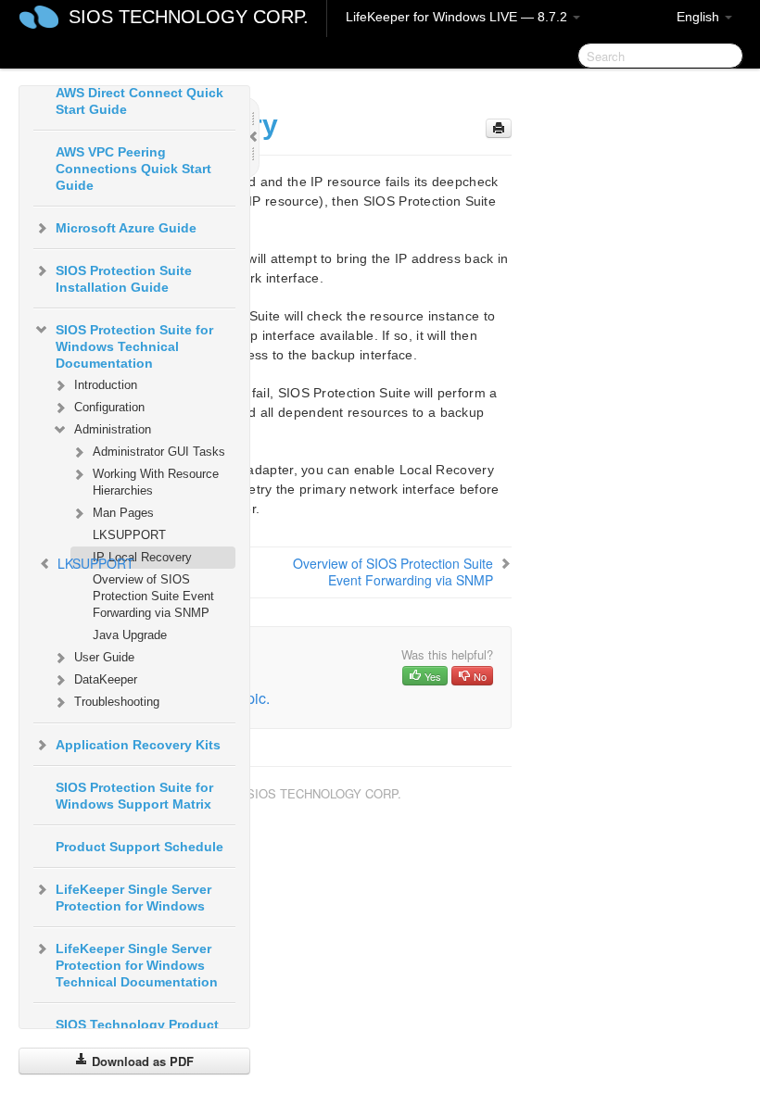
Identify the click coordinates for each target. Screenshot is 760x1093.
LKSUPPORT (129, 535)
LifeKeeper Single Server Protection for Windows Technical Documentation (137, 965)
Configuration (109, 407)
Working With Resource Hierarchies (156, 482)
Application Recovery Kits (138, 744)
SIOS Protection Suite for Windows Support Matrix (134, 795)
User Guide (104, 657)
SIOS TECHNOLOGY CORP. (189, 16)
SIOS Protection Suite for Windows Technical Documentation (134, 346)
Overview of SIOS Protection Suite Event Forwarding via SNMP (153, 596)
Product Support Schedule (139, 846)
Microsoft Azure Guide (126, 227)
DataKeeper (105, 679)
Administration (112, 429)
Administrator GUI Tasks (159, 452)
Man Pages (123, 513)
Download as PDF (141, 1061)
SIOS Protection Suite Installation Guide (124, 279)
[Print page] (499, 128)
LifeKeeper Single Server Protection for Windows (133, 897)
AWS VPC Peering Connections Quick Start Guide (133, 168)
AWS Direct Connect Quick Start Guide (139, 101)
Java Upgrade (130, 635)
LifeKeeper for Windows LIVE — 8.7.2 (458, 16)
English (700, 16)
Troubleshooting (116, 702)
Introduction (105, 385)
